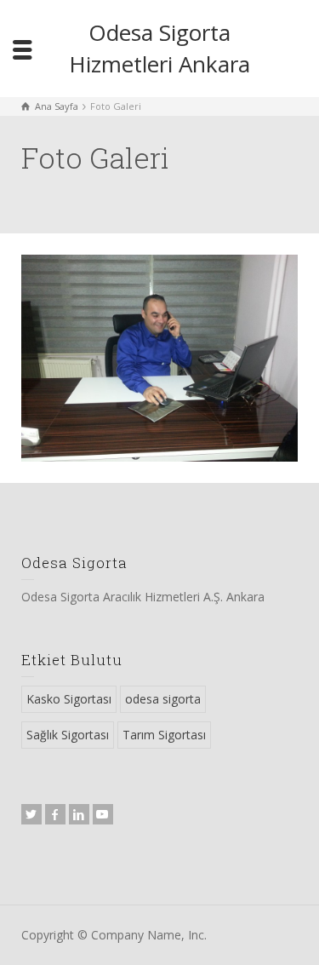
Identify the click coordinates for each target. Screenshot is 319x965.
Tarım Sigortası (164, 735)
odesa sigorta (163, 699)
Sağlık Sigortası (67, 735)
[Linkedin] (79, 814)
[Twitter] (31, 814)
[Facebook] (55, 814)
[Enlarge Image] (159, 358)
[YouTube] (103, 814)
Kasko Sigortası (68, 699)
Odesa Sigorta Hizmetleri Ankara (159, 48)
